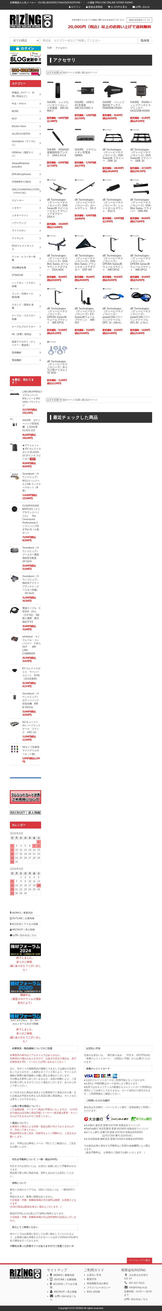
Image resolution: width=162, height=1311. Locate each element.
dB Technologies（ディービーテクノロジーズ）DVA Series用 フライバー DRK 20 (140, 155)
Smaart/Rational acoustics (20, 165)
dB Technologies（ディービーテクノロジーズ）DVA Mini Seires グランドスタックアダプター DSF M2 (85, 262)
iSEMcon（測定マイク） (22, 154)
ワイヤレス (18, 238)
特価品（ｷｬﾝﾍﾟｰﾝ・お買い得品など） (23, 94)
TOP (49, 48)
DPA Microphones (21, 174)
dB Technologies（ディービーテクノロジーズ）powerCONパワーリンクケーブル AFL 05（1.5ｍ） (140, 315)
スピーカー (18, 200)
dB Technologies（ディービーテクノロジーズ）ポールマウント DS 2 (85, 204)
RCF (14, 118)
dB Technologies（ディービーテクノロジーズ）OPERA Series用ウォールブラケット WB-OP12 (140, 262)
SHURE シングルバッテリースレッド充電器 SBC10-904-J (58, 106)
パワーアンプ (19, 223)
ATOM (96, 1291)
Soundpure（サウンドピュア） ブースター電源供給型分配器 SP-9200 (31, 554)
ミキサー (16, 208)
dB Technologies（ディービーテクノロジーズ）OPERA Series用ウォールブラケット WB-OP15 (57, 315)
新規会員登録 (95, 7)
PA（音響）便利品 (21, 334)
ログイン (76, 7)
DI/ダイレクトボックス (23, 247)
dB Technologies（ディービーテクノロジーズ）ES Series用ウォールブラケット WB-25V (85, 315)
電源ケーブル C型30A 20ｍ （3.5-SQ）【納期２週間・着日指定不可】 (31, 615)
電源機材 (16, 360)
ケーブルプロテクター (24, 326)
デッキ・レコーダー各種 (24, 258)
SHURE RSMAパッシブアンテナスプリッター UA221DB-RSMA (141, 106)
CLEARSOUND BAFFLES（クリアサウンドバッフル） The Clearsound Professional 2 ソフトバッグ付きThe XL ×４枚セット (31, 519)
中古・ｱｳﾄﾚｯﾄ (19, 103)
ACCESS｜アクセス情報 (24, 924)
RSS (89, 1291)
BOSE (15, 111)
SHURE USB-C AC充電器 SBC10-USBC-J (84, 105)
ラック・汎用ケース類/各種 (22, 295)
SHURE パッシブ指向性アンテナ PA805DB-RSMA (113, 105)
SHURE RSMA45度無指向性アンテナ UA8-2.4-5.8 (58, 152)
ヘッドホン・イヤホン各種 (24, 284)
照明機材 (16, 352)
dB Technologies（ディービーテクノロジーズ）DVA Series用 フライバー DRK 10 (113, 155)
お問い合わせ (142, 7)
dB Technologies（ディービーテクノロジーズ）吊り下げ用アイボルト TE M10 (58, 367)
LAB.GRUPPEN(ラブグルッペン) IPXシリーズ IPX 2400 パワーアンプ (32, 398)
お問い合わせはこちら (24, 935)
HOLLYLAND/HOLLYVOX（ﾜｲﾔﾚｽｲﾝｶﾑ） (25, 191)
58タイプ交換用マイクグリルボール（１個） (30, 750)
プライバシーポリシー (99, 1287)
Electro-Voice (19, 126)
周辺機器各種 (19, 267)
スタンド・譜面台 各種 (23, 306)
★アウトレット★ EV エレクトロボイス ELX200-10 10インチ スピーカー (31, 452)
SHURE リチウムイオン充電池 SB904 (85, 152)
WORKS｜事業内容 (22, 912)
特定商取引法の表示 (97, 1283)
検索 (146, 40)
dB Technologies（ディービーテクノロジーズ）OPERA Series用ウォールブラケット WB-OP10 (113, 262)
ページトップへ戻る (139, 1260)
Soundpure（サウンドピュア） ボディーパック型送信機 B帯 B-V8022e (31, 700)
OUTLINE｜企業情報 (23, 918)
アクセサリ (61, 48)
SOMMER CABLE (21, 181)
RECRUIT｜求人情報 (23, 929)
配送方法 (91, 1279)
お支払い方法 (94, 1275)
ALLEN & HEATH (21, 133)
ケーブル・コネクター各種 (24, 317)
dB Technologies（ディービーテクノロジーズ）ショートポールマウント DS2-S (113, 205)
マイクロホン (19, 230)
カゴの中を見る (118, 7)
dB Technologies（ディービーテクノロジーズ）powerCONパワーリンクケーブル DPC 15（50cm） (113, 315)
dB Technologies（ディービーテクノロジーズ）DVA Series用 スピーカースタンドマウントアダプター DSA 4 (57, 208)
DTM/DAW (17, 275)
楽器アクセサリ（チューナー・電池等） (24, 343)
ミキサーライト (20, 215)
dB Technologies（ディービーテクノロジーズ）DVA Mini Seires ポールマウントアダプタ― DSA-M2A (57, 262)
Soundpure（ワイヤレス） (24, 143)
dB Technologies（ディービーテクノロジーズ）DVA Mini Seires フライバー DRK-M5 (141, 205)
